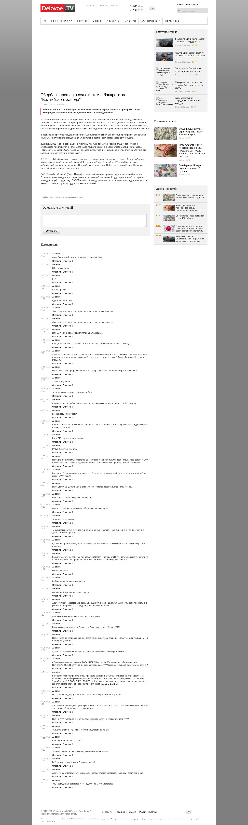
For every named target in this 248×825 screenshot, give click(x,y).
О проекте (89, 6)
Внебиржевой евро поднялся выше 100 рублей (190, 168)
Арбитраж (130, 21)
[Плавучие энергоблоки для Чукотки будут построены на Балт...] (164, 86)
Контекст (82, 21)
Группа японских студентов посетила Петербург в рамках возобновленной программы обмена (190, 228)
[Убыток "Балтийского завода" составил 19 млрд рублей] (164, 42)
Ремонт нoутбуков (148, 812)
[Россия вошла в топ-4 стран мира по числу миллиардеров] (165, 133)
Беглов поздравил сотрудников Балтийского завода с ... (188, 100)
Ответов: (68, 261)
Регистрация (192, 5)
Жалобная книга (150, 21)
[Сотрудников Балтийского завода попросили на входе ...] (164, 72)
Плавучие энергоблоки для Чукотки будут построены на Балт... (189, 85)
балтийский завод (52, 197)
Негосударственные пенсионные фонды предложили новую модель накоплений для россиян (192, 150)
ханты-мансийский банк (72, 197)
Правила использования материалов (58, 814)
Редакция (102, 6)
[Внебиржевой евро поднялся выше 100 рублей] (165, 170)
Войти (180, 5)
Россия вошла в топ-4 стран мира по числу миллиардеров (191, 131)
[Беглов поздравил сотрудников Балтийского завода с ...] (164, 101)
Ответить (56, 261)
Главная (44, 20)
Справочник (172, 21)
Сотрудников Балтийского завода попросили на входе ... (190, 70)
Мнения (97, 21)
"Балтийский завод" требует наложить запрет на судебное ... (190, 55)
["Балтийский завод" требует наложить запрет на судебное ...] (164, 56)
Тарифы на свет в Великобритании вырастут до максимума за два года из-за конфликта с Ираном (190, 239)
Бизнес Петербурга (61, 21)
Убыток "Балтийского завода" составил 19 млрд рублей (190, 40)
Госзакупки (113, 21)
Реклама (114, 6)
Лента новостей (166, 188)
